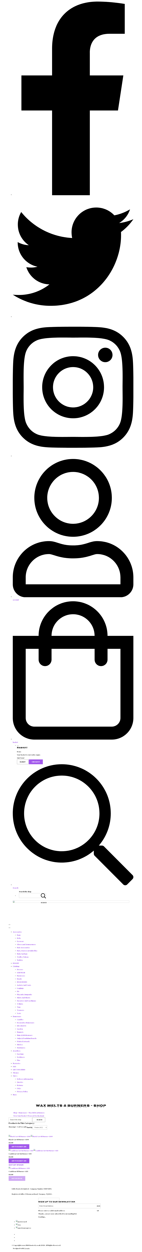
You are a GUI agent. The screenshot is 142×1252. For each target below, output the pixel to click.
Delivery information (25, 1079)
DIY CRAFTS (21, 1026)
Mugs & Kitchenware (25, 1035)
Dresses (20, 969)
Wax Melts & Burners (36, 1113)
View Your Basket (20, 1116)
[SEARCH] (43, 895)
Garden (20, 1029)
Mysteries (16, 1063)
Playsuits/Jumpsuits (24, 994)
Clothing (16, 966)
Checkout (36, 762)
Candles (20, 1019)
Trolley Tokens (23, 957)
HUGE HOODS (22, 982)
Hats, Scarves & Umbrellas (27, 951)
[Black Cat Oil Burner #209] (31, 1136)
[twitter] (73, 317)
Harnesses (21, 976)
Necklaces (21, 1057)
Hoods (19, 979)
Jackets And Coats (24, 985)
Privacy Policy (22, 1091)
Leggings (20, 988)
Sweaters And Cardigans (26, 1001)
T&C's (15, 1076)
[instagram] (73, 456)
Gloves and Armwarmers (26, 944)
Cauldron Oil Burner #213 (18, 1171)
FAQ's (19, 1088)
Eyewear (20, 941)
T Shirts (20, 1004)
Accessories (17, 932)
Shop (15, 1113)
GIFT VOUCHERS (19, 1069)
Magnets (20, 1032)
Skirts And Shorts (23, 997)
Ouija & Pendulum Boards (26, 1038)
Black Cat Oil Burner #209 (19, 1139)
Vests (19, 1013)
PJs (18, 991)
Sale (14, 1066)
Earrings (20, 1054)
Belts (19, 938)
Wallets (20, 960)
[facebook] (73, 195)
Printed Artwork (23, 1041)
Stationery (21, 1048)
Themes (16, 1073)
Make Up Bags (22, 954)
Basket (23, 762)
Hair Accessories (23, 947)
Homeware (17, 1016)
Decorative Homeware (25, 1023)
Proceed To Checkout (36, 1116)
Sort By (29, 1127)
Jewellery (16, 1051)
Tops (19, 1007)
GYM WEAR (21, 972)
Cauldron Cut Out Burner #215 (20, 1154)
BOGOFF (16, 963)
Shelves (20, 1044)
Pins (18, 1060)
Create (27, 1248)
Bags (19, 935)
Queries (20, 1082)
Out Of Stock (17, 1178)
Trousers (20, 1010)
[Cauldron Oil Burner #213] (19, 1168)
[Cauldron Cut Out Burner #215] (33, 1151)
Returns (20, 1085)
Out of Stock (16, 1165)
